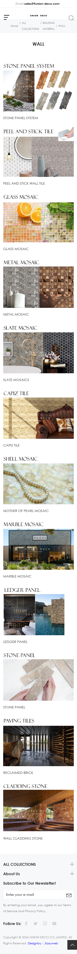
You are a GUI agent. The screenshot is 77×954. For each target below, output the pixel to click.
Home (14, 25)
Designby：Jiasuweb (43, 943)
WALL (61, 25)
